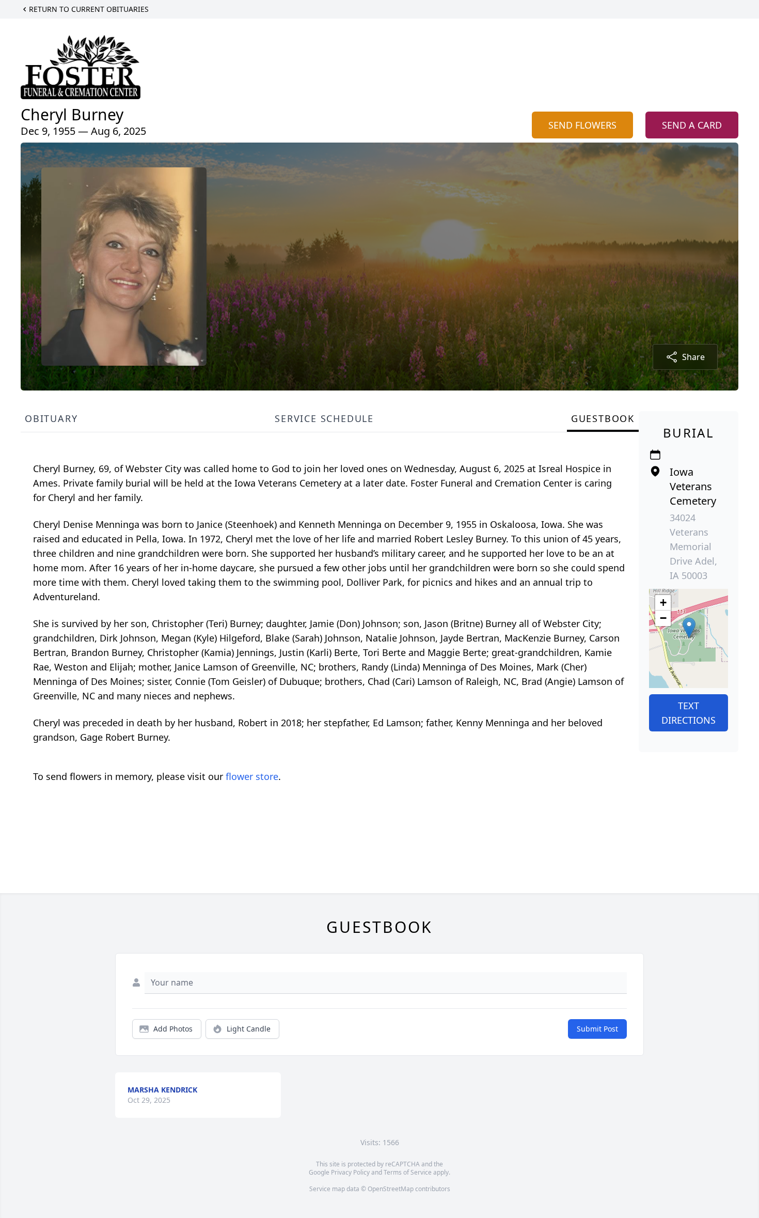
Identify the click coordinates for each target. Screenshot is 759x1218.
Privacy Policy (350, 1172)
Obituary (51, 418)
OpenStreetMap (391, 1188)
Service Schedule (324, 418)
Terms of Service (408, 1172)
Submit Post (597, 1029)
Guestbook (603, 418)
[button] (689, 627)
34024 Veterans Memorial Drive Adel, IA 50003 (693, 546)
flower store (252, 776)
